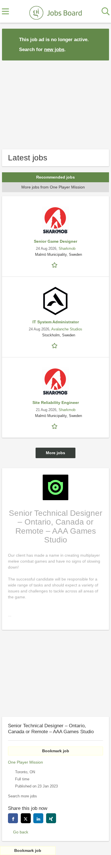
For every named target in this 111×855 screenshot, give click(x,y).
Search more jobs (22, 796)
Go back (20, 832)
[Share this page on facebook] (13, 818)
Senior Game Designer (55, 241)
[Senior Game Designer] (55, 220)
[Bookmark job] (55, 264)
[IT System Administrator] (55, 301)
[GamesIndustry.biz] (55, 11)
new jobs (54, 49)
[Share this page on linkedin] (38, 818)
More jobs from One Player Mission (53, 187)
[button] (100, 44)
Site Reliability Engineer (55, 402)
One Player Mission (25, 762)
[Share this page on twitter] (26, 818)
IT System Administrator (55, 322)
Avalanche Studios (66, 329)
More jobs (55, 452)
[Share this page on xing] (51, 818)
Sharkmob (67, 249)
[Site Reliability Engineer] (55, 381)
